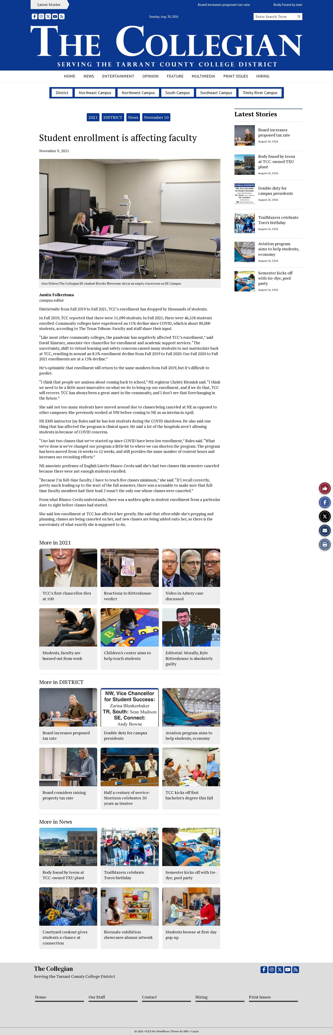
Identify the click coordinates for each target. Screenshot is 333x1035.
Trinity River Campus (260, 92)
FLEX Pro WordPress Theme (162, 1031)
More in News (55, 821)
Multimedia (203, 76)
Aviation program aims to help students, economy (278, 249)
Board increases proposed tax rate (206, 4)
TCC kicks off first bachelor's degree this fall (189, 795)
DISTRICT (113, 117)
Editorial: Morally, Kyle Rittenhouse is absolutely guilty (189, 658)
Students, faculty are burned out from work (62, 655)
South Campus (177, 92)
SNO (186, 1031)
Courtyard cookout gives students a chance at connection (65, 937)
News (88, 76)
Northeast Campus (95, 92)
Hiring (262, 76)
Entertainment (118, 76)
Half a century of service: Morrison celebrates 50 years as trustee (127, 798)
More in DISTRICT (61, 682)
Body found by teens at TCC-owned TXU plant (290, 4)
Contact (149, 997)
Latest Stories (255, 114)
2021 (93, 117)
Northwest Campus (138, 92)
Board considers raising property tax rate (64, 795)
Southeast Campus (216, 92)
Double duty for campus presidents (275, 190)
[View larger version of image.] (129, 219)
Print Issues (235, 76)
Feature (175, 76)
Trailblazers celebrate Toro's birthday (124, 874)
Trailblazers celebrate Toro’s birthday (278, 219)
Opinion (150, 76)
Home (69, 76)
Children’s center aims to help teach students (127, 655)
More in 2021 (55, 542)
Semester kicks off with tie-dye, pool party (275, 278)
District (62, 92)
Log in (195, 1031)
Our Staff (97, 997)
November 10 (156, 117)
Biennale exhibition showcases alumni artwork (128, 934)
